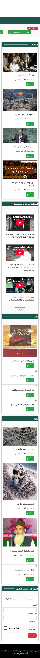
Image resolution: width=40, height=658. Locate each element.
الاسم (34, 605)
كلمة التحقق (33, 621)
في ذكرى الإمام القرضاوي (26, 32)
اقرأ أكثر (30, 84)
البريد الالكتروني (31, 613)
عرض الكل (20, 309)
